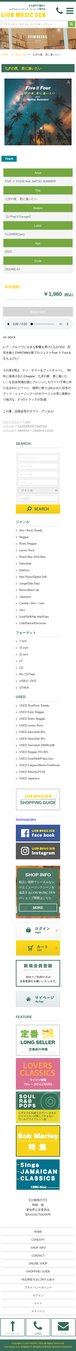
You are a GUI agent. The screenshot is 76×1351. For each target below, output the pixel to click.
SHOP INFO (38, 1247)
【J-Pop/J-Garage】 (18, 216)
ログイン (38, 1295)
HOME (4, 54)
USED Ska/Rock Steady (34, 705)
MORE (38, 908)
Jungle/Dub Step (29, 583)
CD (21, 667)
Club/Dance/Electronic (32, 623)
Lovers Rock (27, 550)
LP (21, 661)
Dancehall (25, 563)
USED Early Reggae (31, 712)
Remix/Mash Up (29, 590)
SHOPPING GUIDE (38, 1271)
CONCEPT (38, 1239)
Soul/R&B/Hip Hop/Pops (32, 426)
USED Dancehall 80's (32, 732)
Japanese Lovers (43, 430)
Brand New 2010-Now (32, 556)
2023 (8, 251)
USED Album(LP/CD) (32, 771)
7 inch (26, 421)
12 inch (23, 654)
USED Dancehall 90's (32, 738)
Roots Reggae (28, 543)
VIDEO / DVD (27, 681)
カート (38, 1303)
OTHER (24, 687)
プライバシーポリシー (38, 1287)
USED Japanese (29, 778)
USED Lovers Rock (31, 725)
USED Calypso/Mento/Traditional (39, 765)
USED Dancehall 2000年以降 (37, 745)
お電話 (38, 1334)
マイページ (38, 1311)
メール (63, 1334)
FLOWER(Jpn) (14, 234)
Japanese (23, 430)
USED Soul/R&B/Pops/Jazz (36, 758)
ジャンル (9, 426)
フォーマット (11, 421)
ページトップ (12, 1334)
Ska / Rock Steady (30, 530)
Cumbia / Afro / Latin (31, 603)
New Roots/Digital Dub (33, 576)
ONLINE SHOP (38, 1263)
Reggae (23, 537)
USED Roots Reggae (32, 718)
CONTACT (38, 1255)
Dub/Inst (24, 570)
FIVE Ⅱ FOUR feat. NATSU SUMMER (30, 181)
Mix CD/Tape (27, 674)
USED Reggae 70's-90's (33, 752)
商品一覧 (20, 54)
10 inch (23, 647)
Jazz (22, 610)
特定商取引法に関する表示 (38, 1279)
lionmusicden (26, 819)
